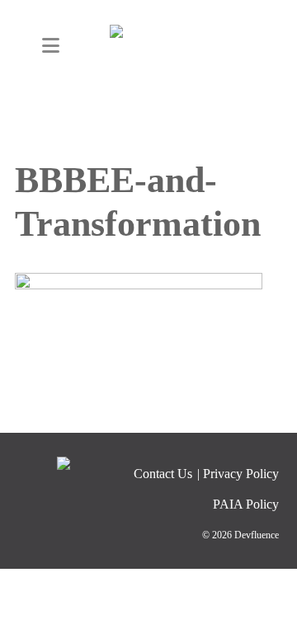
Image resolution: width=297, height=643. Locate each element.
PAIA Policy (246, 504)
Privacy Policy (241, 474)
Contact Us (163, 474)
